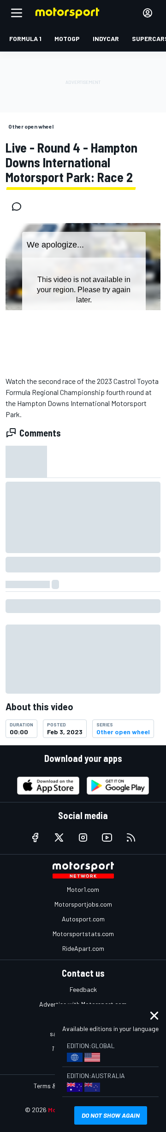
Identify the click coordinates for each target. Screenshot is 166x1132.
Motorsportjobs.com (83, 904)
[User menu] (147, 13)
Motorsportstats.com (83, 933)
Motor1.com (83, 889)
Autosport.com (83, 919)
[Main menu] (16, 13)
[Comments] (19, 206)
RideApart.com (83, 948)
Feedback (83, 989)
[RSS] (131, 837)
